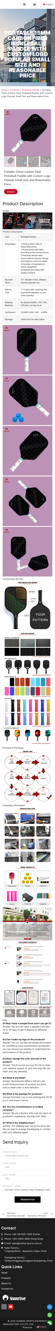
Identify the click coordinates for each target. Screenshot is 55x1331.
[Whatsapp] (4, 1306)
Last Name (9, 1175)
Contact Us (7, 1288)
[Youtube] (10, 1306)
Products (6, 1278)
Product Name (12, 1186)
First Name (9, 1163)
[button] (24, 4)
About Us (6, 1283)
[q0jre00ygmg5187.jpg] (27, 132)
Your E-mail (10, 1152)
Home (4, 1272)
